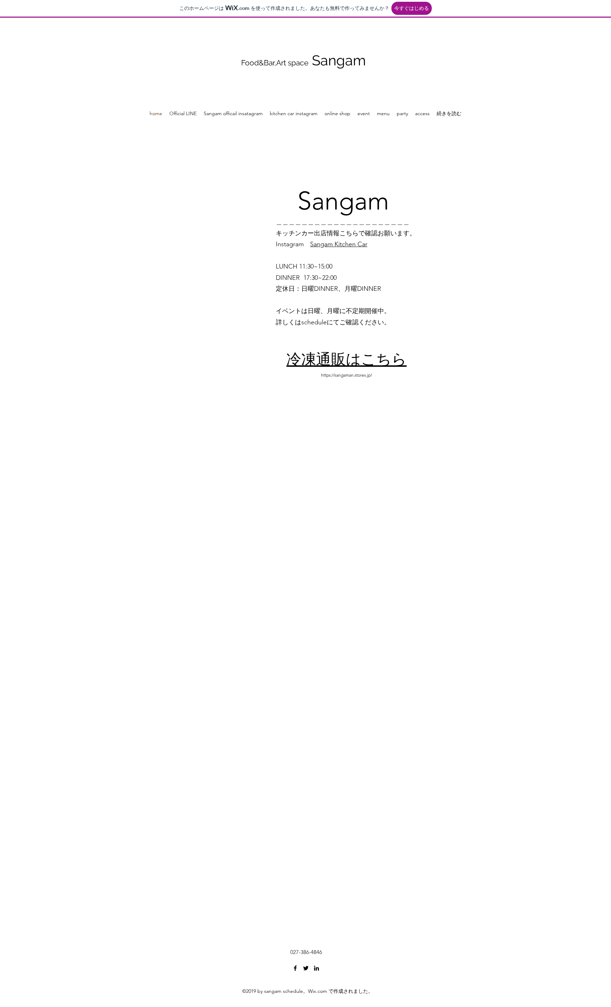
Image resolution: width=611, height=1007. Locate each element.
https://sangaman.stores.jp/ (346, 375)
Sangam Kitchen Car (338, 244)
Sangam (339, 60)
